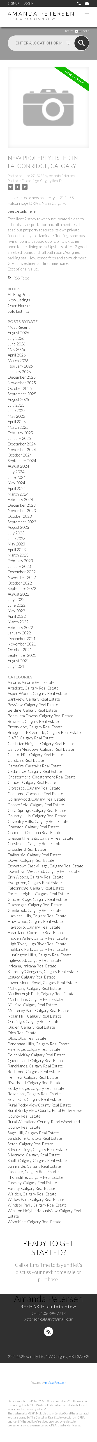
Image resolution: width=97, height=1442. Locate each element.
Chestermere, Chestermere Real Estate (42, 777)
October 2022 (20, 583)
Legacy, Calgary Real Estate (31, 977)
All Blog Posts (19, 294)
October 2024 (20, 455)
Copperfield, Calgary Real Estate (36, 804)
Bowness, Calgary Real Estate (33, 721)
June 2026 (16, 344)
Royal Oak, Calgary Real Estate (34, 1099)
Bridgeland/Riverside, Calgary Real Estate (44, 732)
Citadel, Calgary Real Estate (32, 782)
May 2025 (16, 416)
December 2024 (22, 444)
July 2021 (16, 666)
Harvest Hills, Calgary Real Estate (37, 915)
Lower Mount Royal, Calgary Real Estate (42, 982)
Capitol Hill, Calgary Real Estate (35, 754)
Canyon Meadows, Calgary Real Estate (41, 749)
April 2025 (17, 421)
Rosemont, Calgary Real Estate (34, 1093)
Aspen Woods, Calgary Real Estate (37, 693)
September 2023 (22, 521)
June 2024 (16, 477)
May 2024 (16, 482)
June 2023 (16, 538)
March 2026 (18, 360)
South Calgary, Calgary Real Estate (37, 1160)
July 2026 (16, 338)
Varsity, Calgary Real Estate (31, 1188)
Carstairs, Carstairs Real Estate (35, 766)
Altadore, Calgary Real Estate (33, 688)
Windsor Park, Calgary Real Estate (37, 1205)
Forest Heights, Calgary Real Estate (38, 893)
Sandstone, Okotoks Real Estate (35, 1138)
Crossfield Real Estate (27, 849)
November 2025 (22, 382)
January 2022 (19, 633)
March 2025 (18, 427)
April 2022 (17, 616)
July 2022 (16, 599)
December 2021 (22, 638)
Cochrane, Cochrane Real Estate (35, 793)
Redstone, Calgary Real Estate (34, 1071)
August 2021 (18, 660)
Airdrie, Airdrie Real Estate (31, 682)
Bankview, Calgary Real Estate (34, 699)
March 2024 (18, 494)
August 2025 (18, 399)
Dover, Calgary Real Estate (31, 860)
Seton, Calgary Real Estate (30, 1143)
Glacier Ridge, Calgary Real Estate (37, 899)
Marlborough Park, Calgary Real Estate (41, 993)
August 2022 (18, 594)
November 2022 (22, 577)
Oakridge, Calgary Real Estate (34, 1021)
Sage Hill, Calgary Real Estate (33, 1132)
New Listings (19, 300)
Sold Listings (18, 311)
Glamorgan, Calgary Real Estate (35, 904)
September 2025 (22, 393)
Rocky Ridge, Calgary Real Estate (36, 1088)
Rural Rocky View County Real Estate (39, 1105)
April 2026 (17, 355)
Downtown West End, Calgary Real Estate (44, 871)
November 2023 (22, 510)
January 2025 (19, 438)
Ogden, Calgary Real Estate (31, 1027)
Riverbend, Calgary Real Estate (34, 1082)
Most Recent (19, 327)
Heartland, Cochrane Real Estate (36, 932)
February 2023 (20, 560)
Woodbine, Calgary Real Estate (34, 1221)
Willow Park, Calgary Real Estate (36, 1199)
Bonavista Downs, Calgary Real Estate (40, 715)
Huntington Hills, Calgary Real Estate (40, 955)
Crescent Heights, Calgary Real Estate (41, 838)
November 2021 (22, 644)
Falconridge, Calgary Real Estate (45, 181)
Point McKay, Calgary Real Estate (36, 1055)
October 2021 (20, 649)
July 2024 (16, 471)
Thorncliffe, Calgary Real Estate (35, 1177)
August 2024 (18, 466)
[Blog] (48, 1331)
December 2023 (22, 505)
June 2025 (16, 410)
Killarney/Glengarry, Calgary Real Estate (43, 971)
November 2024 (22, 449)
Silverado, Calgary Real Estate (34, 1155)
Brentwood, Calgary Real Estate (35, 726)
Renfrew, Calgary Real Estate (33, 1077)
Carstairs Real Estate (26, 760)
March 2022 (18, 622)
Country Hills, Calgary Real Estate (37, 815)
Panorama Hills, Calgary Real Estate (39, 1043)
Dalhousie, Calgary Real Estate (34, 855)
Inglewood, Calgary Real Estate (35, 960)
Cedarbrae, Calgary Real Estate (35, 771)
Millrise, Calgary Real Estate (32, 1004)
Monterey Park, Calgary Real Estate (38, 1010)
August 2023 (18, 527)
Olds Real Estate (22, 1032)
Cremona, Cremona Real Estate (34, 832)
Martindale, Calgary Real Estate (35, 999)
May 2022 (16, 610)
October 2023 (20, 516)
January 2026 (19, 371)
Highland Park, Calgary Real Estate (38, 949)
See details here (22, 211)
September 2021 (22, 655)
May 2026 (16, 349)
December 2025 (22, 377)
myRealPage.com (55, 1382)
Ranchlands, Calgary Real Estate (35, 1066)
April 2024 (17, 488)
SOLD (86, 31)
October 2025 (20, 388)
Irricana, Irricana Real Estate (32, 966)
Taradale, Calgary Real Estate (33, 1171)
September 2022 (22, 588)
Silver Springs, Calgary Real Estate (37, 1149)
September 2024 (22, 460)
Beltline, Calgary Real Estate (32, 710)
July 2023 (16, 533)
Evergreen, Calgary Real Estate (35, 882)
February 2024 (20, 499)
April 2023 (17, 549)
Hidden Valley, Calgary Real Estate (38, 938)
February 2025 (20, 433)
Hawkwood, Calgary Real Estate (35, 921)
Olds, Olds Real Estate (27, 1038)
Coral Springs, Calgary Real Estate (37, 810)
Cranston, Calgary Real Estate (33, 827)
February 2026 (20, 366)
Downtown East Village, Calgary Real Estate (45, 866)
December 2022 (22, 571)
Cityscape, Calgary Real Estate (34, 788)
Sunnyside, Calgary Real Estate (34, 1166)
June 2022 (16, 605)
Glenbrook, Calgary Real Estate (35, 910)
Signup (13, 3)
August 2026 (18, 332)
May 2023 (16, 544)
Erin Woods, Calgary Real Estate (36, 877)
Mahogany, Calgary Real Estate (34, 988)
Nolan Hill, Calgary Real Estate (34, 1016)
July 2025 (16, 405)
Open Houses (19, 305)
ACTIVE (69, 31)
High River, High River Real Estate (37, 943)
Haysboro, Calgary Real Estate (34, 927)
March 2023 (18, 555)
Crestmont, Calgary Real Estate (35, 843)
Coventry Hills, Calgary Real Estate (38, 821)
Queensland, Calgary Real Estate (36, 1060)
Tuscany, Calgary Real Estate (32, 1182)
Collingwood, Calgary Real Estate (36, 799)
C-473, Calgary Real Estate (31, 738)
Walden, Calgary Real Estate (32, 1194)
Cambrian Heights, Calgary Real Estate (41, 743)
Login (29, 3)
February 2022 (20, 627)
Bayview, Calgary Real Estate (33, 704)
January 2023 (19, 566)
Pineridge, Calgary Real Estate (34, 1049)
